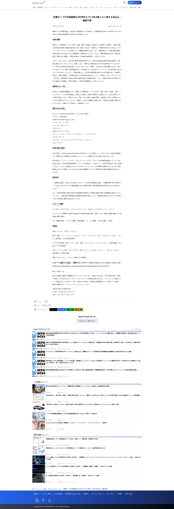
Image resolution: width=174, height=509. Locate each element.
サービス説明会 (57, 493)
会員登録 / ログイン (134, 2)
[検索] (124, 2)
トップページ (38, 489)
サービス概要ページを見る (160, 505)
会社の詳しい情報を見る (87, 321)
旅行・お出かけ (84, 7)
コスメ (115, 7)
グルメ (92, 7)
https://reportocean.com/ (65, 294)
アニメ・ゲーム (62, 7)
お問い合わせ (129, 493)
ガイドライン (111, 493)
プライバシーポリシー (97, 493)
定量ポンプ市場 (46, 305)
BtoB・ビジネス (73, 7)
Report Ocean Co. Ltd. (115, 26)
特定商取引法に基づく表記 (72, 493)
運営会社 (36, 493)
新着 (34, 7)
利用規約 (85, 493)
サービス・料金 (46, 493)
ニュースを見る (135, 329)
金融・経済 (133, 7)
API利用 (119, 493)
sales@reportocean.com (66, 292)
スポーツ (53, 7)
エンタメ (46, 7)
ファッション (108, 7)
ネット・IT (99, 7)
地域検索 (39, 7)
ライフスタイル (123, 7)
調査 (139, 7)
